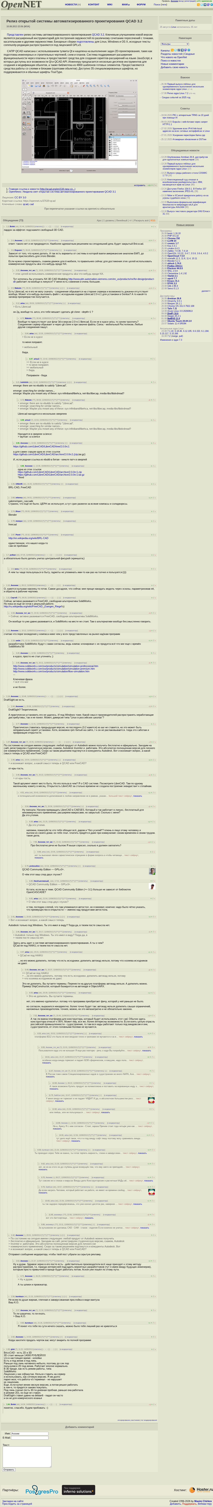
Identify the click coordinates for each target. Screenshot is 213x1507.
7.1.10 (170, 331)
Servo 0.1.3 (173, 288)
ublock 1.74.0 (174, 263)
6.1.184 (205, 331)
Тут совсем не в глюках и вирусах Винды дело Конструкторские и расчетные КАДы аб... (96, 1180)
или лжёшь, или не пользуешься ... (80, 1112)
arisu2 (36, 359)
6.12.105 (187, 331)
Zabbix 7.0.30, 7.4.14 (177, 251)
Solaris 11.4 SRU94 (176, 323)
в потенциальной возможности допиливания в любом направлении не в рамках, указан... (80, 796)
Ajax (99, 220)
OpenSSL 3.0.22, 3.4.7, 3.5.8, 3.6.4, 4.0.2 (187, 253)
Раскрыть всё (141, 220)
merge (175, 336)
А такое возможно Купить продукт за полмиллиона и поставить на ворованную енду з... (102, 1087)
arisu (22, 303)
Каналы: (165, 50)
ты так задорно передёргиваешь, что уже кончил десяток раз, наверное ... (92, 1204)
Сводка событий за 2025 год (176, 97)
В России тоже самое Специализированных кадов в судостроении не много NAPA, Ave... (98, 1075)
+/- (130, 220)
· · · (53, 226)
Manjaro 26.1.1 (174, 303)
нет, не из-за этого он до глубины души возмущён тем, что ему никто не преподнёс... (89, 1168)
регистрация (190, 1)
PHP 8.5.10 (173, 236)
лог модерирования (149, 1420)
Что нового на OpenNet (174, 57)
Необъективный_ (42, 881)
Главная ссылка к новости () (42, 189)
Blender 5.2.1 (173, 261)
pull (180, 336)
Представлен (15, 34)
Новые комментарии (172, 64)
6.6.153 (196, 331)
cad (32, 204)
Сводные (189, 54)
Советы (185, 108)
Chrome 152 (173, 238)
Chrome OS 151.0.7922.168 (180, 306)
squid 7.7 (172, 278)
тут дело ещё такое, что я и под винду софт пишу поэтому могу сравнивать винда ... (99, 1139)
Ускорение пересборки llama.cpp (189, 135)
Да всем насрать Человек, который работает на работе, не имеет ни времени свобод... (90, 1191)
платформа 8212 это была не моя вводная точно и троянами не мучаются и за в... (89, 1036)
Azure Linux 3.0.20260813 (180, 311)
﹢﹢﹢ (46, 226)
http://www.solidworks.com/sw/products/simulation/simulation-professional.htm (55, 666)
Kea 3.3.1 (172, 246)
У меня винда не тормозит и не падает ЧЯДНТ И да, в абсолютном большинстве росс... (93, 1099)
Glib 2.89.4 (172, 286)
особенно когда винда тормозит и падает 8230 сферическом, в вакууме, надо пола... (92, 1061)
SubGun (57, 1095)
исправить (139, 185)
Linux (173, 27)
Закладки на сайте (12, 1501)
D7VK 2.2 (172, 283)
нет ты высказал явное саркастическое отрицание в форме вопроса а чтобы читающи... (87, 856)
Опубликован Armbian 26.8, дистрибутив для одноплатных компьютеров (185, 158)
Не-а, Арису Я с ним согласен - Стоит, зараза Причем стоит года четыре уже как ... (102, 1127)
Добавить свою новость (174, 67)
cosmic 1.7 (173, 243)
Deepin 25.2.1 (174, 316)
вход (181, 1)
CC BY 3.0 (20, 197)
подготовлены (85, 41)
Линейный (121, 220)
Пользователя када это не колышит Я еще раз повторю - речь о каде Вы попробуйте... (95, 1050)
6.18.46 (178, 331)
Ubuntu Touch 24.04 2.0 (179, 321)
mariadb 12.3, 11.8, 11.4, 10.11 (182, 258)
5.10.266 (174, 333)
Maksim (18, 288)
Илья (18, 511)
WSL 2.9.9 (172, 271)
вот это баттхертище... (70, 1218)
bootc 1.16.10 (174, 233)
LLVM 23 (171, 241)
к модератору (67, 226)
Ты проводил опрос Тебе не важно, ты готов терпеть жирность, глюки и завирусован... (91, 1153)
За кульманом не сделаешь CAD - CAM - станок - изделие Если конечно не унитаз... (94, 1227)
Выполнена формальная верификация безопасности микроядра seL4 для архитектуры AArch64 (184, 204)
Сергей (14, 598)
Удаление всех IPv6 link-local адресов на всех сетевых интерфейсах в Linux (186, 129)
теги (164, 4)
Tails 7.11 (172, 308)
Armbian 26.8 (174, 298)
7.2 (168, 336)
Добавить (175, 1503)
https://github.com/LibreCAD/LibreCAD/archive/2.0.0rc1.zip (50, 472)
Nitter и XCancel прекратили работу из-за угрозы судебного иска (185, 196)
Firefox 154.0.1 (174, 266)
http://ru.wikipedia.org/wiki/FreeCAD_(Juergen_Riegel (33, 606)
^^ (44, 240)
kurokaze (46, 1150)
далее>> (206, 291)
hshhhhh (24, 382)
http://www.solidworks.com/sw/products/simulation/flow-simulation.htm (51, 671)
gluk (13, 1349)
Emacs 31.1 (173, 281)
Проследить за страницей (17, 1503)
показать (137, 796)
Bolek (12, 226)
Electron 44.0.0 (175, 268)
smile (18, 641)
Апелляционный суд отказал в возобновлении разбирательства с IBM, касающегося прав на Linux (183, 182)
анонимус (58, 1215)
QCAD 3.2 (98, 34)
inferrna (19, 498)
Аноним (18, 240)
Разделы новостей (171, 54)
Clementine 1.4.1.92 (177, 273)
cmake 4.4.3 (173, 248)
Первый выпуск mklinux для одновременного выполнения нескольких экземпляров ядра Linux (183, 86)
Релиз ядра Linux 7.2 (177, 93)
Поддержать (189, 1503)
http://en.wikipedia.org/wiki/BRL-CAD (28, 538)
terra (17, 569)
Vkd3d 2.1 (172, 276)
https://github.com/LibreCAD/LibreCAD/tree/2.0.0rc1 (41, 446)
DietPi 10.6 (172, 313)
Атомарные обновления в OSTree (189, 139)
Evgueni (18, 250)
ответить (38, 226)
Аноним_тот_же (27, 270)
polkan (13, 555)
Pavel (18, 535)
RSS (153, 220)
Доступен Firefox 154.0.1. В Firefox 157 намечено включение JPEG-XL (184, 190)
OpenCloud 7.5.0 (176, 256)
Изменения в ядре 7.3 (171, 340)
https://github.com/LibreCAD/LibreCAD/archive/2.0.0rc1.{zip (45, 454)
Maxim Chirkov (203, 1501)
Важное (185, 77)
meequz (19, 521)
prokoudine (34, 866)
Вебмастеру (205, 1503)
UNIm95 (19, 484)
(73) (21, 220)
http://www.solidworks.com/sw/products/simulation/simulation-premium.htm (54, 668)
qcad (25, 204)
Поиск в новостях (171, 60)
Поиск (157, 4)
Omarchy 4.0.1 (174, 301)
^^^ (47, 240)
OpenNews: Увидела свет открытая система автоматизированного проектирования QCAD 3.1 (62, 191)
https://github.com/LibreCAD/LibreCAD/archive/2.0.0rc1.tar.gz (51, 474)
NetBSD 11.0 (173, 318)
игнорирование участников (128, 1420)
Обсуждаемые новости (185, 150)
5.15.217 (164, 333)
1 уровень (108, 220)
